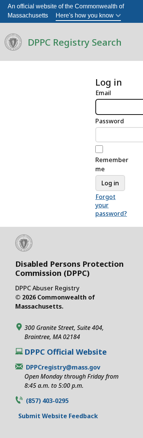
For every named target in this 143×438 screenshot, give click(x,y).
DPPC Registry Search (75, 42)
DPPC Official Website (65, 352)
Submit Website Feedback (58, 416)
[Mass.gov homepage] (23, 249)
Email (103, 93)
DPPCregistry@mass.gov (63, 367)
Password (109, 121)
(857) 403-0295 (47, 401)
